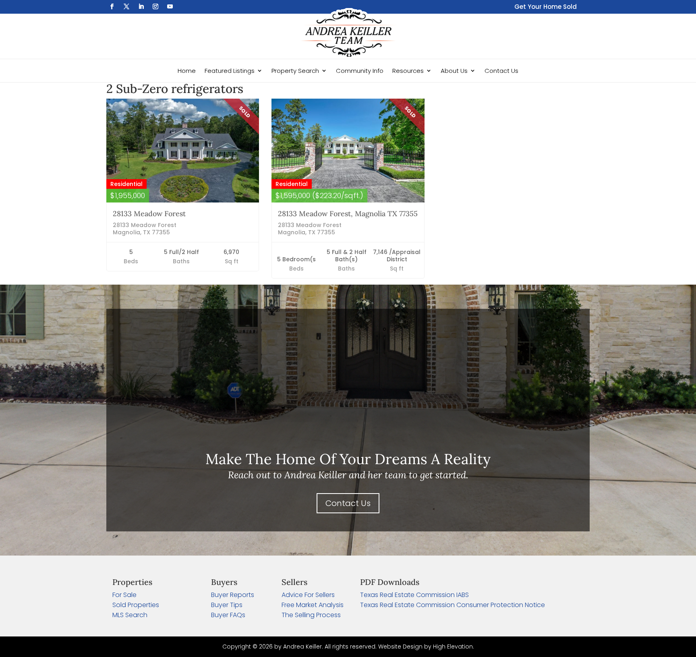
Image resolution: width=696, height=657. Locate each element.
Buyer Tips (226, 604)
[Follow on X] (126, 6)
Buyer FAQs (228, 615)
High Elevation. (453, 647)
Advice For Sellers (308, 594)
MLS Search (129, 615)
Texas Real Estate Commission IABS (414, 594)
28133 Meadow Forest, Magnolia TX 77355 (348, 213)
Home (187, 70)
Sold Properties (135, 604)
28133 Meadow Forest (149, 213)
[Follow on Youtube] (170, 6)
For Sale (124, 594)
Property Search (295, 70)
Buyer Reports (232, 594)
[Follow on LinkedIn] (141, 6)
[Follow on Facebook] (112, 6)
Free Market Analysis (313, 604)
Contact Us (501, 70)
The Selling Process (311, 615)
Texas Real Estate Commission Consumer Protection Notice (452, 604)
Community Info (359, 70)
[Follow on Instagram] (155, 6)
